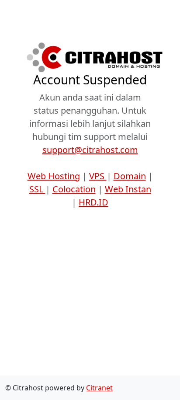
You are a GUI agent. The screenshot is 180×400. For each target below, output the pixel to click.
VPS (98, 176)
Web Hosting (54, 176)
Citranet (99, 388)
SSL (37, 189)
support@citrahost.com (90, 150)
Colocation (74, 189)
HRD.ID (93, 202)
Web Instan (128, 189)
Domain (130, 176)
